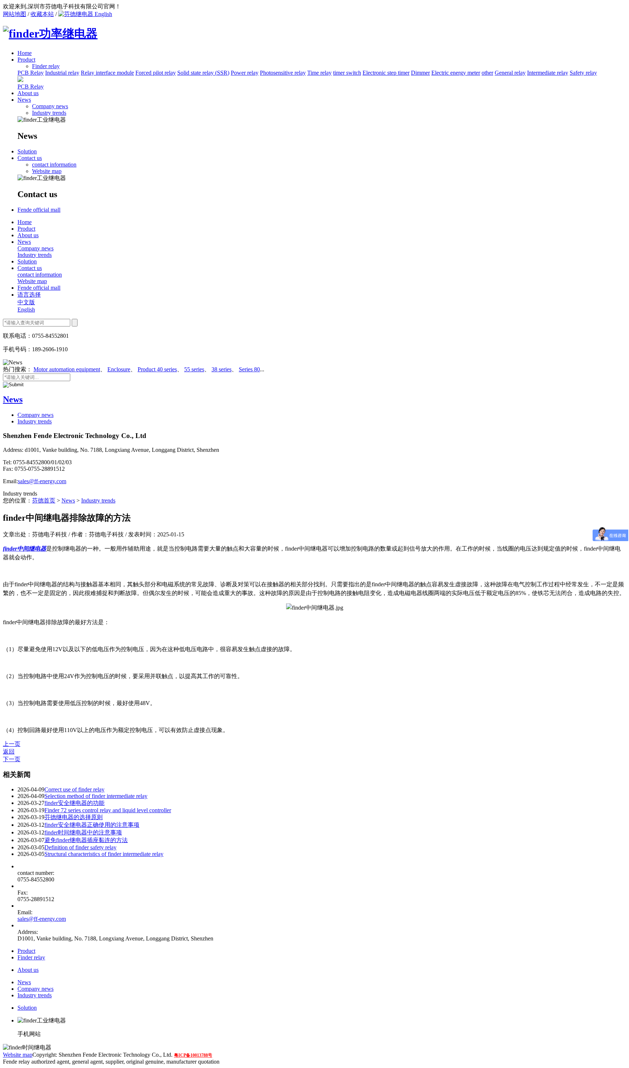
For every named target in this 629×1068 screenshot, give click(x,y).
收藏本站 (42, 14)
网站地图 (14, 14)
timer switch (347, 73)
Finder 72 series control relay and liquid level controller (107, 810)
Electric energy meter (455, 73)
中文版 (26, 302)
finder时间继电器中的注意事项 (83, 832)
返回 (9, 751)
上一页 (11, 744)
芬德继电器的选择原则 (73, 817)
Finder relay (31, 957)
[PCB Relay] (20, 80)
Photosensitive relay (283, 73)
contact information (54, 164)
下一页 (11, 759)
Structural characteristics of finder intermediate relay (103, 854)
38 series (221, 369)
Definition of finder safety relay (80, 847)
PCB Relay (30, 73)
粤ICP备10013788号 (193, 1055)
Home (24, 53)
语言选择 (29, 295)
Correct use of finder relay (74, 789)
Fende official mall (38, 210)
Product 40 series (157, 369)
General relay (510, 73)
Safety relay (583, 73)
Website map (47, 171)
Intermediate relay (547, 73)
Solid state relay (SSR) (203, 73)
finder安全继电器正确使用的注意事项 (91, 825)
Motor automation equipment (66, 369)
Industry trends (49, 113)
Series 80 (249, 369)
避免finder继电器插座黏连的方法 (86, 840)
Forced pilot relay (155, 73)
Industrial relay (62, 73)
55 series (194, 369)
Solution (27, 151)
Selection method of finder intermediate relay (95, 796)
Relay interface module (107, 73)
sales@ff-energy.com (42, 481)
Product (26, 59)
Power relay (244, 73)
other (487, 73)
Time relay (319, 73)
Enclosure (118, 369)
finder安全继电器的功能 (74, 803)
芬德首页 (43, 500)
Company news (50, 106)
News (24, 100)
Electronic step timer (386, 73)
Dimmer (420, 73)
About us (28, 93)
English (102, 14)
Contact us (29, 158)
